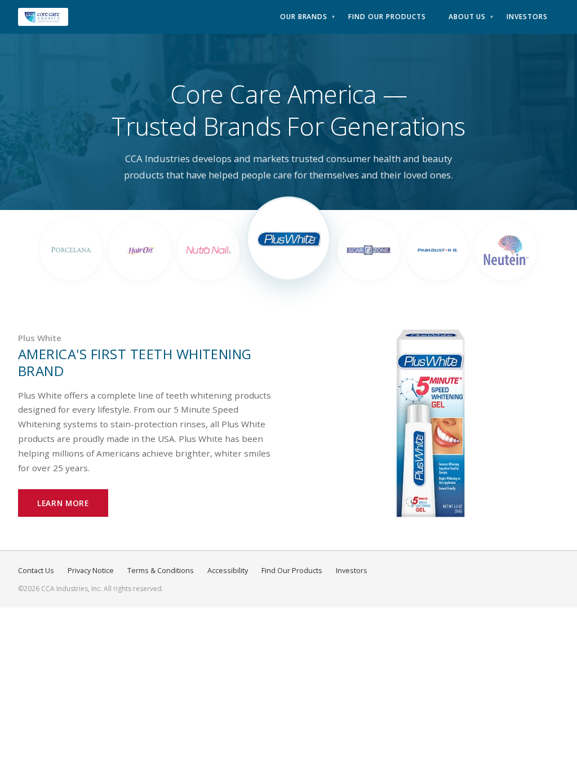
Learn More (63, 503)
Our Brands (304, 16)
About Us (467, 16)
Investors (527, 16)
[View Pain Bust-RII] (437, 250)
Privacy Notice (91, 570)
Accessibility (227, 570)
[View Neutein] (506, 250)
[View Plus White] (288, 238)
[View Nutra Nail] (208, 250)
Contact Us (36, 570)
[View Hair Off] (140, 250)
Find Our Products (386, 16)
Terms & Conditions (160, 570)
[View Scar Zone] (369, 250)
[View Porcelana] (71, 250)
